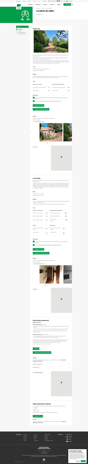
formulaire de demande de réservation (45, 101)
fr (63, 1)
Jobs (39, 1)
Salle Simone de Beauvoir (21, 32)
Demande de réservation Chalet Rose (42, 109)
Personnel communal (52, 1)
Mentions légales (47, 434)
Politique (24, 440)
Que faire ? (43, 8)
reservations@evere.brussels (40, 263)
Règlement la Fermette (39, 249)
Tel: (44, 451)
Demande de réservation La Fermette (42, 253)
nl (64, 1)
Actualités (29, 1)
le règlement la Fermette (56, 245)
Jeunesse (24, 437)
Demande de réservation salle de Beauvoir (43, 352)
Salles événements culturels (22, 33)
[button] (61, 157)
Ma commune (18, 1)
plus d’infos (75, 458)
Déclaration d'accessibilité (49, 440)
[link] (40, 121)
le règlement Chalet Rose (56, 101)
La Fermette (19, 30)
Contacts (34, 1)
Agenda (24, 1)
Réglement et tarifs (38, 416)
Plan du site (46, 437)
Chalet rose (20, 29)
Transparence (44, 1)
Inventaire (37, 348)
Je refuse (78, 461)
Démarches (25, 434)
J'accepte (83, 461)
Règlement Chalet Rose (39, 105)
